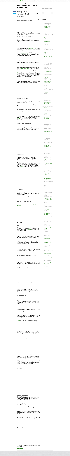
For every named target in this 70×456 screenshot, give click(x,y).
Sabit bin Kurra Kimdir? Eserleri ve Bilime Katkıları (48, 97)
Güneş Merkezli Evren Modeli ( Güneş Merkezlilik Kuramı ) (47, 223)
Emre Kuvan (23, 421)
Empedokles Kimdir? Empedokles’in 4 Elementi (48, 150)
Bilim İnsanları (36, 0)
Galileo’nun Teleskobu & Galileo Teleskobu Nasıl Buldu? (47, 263)
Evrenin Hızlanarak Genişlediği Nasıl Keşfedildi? (48, 72)
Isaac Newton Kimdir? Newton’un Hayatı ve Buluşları (48, 214)
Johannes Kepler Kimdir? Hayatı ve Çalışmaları (48, 189)
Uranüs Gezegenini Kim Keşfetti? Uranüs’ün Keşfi (48, 92)
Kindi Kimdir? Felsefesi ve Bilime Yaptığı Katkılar (47, 113)
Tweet (14, 13)
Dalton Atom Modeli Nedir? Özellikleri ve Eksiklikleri (47, 42)
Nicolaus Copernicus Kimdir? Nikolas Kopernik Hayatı (48, 228)
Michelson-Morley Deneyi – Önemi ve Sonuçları (48, 57)
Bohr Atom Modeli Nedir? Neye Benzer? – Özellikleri (47, 21)
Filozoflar (47, 0)
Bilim (50, 0)
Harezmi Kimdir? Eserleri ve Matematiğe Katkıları (47, 118)
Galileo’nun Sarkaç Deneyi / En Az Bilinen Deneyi (48, 132)
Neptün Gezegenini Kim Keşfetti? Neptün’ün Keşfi (48, 87)
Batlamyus (18, 118)
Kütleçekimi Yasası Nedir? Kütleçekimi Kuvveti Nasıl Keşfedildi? (48, 32)
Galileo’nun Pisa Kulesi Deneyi (47, 253)
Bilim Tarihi (30, 0)
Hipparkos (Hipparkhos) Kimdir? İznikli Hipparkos (47, 174)
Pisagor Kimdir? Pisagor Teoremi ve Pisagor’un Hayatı (48, 204)
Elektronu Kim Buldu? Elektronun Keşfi (48, 37)
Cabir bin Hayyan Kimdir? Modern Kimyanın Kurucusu (48, 155)
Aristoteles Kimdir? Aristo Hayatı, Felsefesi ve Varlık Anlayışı (48, 238)
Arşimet (18, 320)
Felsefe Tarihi (42, 0)
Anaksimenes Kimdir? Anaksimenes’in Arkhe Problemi (47, 146)
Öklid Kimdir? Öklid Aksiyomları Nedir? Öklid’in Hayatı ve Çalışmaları (48, 199)
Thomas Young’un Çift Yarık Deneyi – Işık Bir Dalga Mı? (48, 52)
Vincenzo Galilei (27, 18)
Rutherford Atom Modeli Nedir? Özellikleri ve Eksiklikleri (47, 248)
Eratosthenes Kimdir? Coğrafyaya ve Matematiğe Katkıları (48, 179)
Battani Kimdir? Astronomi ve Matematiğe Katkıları (47, 103)
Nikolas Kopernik (22, 166)
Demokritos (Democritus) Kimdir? (48, 159)
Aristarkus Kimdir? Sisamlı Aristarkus (48, 194)
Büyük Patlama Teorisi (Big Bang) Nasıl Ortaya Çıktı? (48, 77)
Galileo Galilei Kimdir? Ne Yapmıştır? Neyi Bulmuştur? (48, 257)
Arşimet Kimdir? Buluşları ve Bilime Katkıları (48, 184)
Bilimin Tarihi (20, 0)
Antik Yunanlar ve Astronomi (47, 122)
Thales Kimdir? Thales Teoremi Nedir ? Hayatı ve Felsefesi (48, 209)
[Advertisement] (28, 27)
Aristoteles (18, 72)
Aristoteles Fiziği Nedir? (46, 126)
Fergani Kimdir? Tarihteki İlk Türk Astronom (48, 107)
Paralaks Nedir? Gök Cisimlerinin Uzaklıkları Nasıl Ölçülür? (48, 82)
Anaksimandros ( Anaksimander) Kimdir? (48, 168)
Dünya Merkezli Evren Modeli (25, 68)
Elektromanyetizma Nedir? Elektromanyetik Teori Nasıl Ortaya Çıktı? (48, 47)
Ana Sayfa (26, 0)
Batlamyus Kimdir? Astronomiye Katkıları (48, 218)
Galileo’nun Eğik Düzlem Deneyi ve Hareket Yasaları (48, 66)
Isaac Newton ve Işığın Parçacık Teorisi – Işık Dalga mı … (47, 27)
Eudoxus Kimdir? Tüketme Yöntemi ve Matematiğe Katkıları (48, 136)
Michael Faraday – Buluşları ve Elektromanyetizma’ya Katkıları (47, 61)
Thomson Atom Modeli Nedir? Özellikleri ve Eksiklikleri (47, 243)
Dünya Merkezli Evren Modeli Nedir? (48, 163)
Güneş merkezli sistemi (24, 53)
